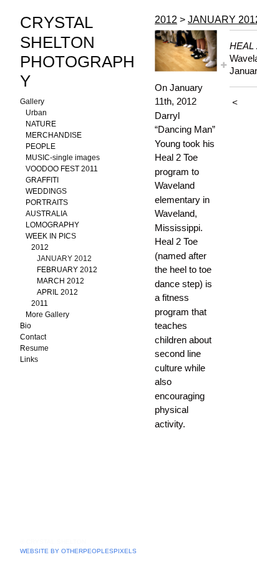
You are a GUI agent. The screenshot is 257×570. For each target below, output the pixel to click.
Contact (33, 337)
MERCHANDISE (54, 135)
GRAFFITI (42, 180)
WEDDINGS (46, 191)
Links (29, 359)
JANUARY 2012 (64, 258)
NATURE (41, 124)
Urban (36, 112)
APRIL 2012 (57, 292)
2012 (40, 247)
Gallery (32, 101)
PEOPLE (41, 146)
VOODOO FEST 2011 (62, 168)
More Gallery (47, 314)
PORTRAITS (47, 202)
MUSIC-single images (63, 157)
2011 (39, 303)
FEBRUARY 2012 (67, 269)
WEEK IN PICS (51, 236)
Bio (25, 325)
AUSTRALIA (46, 213)
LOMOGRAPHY (52, 225)
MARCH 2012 (60, 281)
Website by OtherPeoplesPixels (78, 551)
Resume (34, 348)
